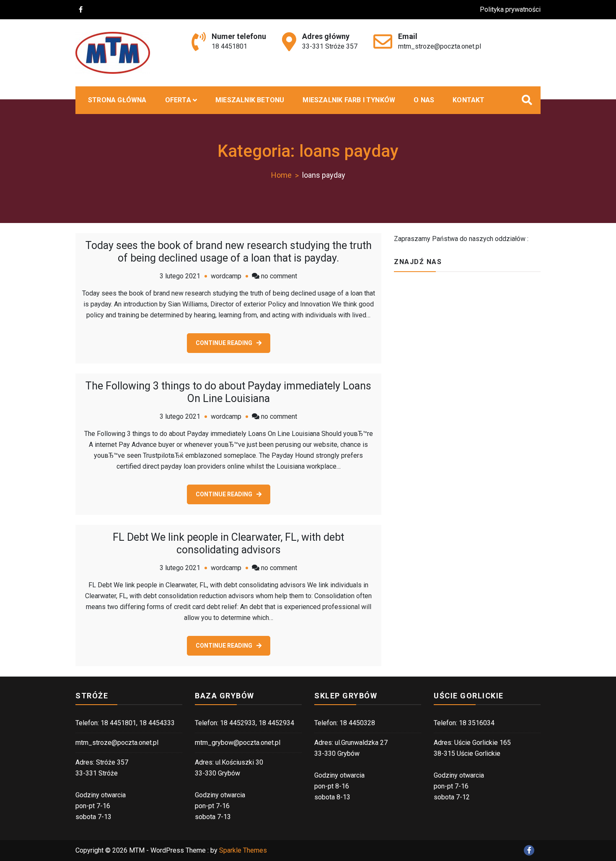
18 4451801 (229, 46)
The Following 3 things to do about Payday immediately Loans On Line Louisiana (228, 392)
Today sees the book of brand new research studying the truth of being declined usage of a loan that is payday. (228, 251)
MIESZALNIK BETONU (249, 100)
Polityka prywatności (510, 9)
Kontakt (468, 100)
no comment (279, 276)
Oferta (178, 100)
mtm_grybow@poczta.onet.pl (237, 743)
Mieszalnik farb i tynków (349, 100)
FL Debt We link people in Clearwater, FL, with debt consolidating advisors (228, 543)
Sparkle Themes (243, 850)
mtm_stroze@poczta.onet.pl (439, 46)
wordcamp (226, 276)
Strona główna (117, 100)
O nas (424, 100)
